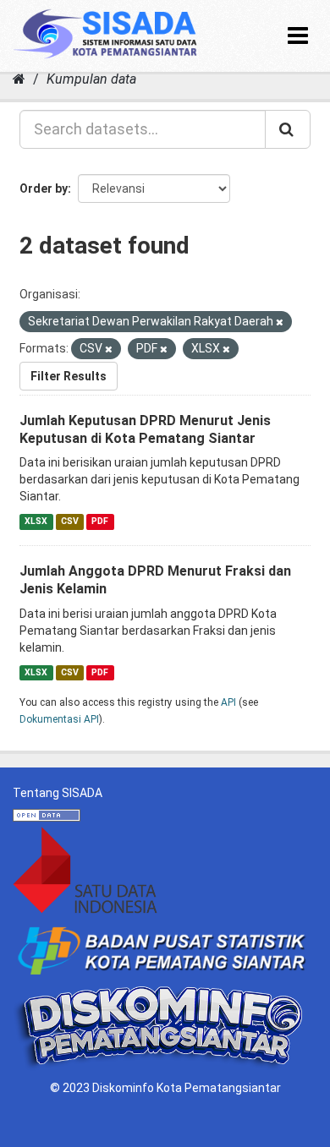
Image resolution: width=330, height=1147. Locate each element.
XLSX (36, 521)
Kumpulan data (91, 79)
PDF (99, 521)
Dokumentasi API (59, 719)
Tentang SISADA (57, 793)
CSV (70, 521)
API (228, 702)
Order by (43, 188)
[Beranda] (19, 79)
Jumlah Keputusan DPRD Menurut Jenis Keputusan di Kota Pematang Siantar (145, 429)
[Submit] (288, 129)
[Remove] (279, 322)
